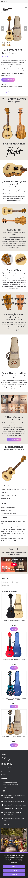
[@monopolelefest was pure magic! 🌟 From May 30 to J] (14, 841)
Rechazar (14, 870)
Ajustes (14, 874)
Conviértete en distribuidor (10, 782)
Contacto (3, 774)
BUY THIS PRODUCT (8, 80)
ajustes (15, 862)
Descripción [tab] (6, 92)
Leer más (14, 629)
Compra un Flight (5, 772)
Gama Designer (13, 86)
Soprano (20, 86)
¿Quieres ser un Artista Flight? (11, 784)
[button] (26, 8)
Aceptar (14, 866)
